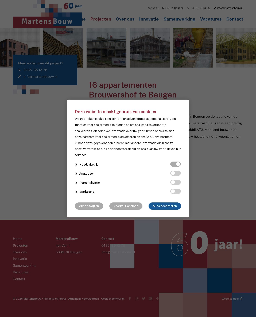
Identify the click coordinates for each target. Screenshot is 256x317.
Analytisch (87, 173)
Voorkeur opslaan (126, 206)
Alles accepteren (165, 206)
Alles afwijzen (89, 206)
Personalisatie (89, 182)
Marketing (87, 191)
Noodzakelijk (88, 164)
